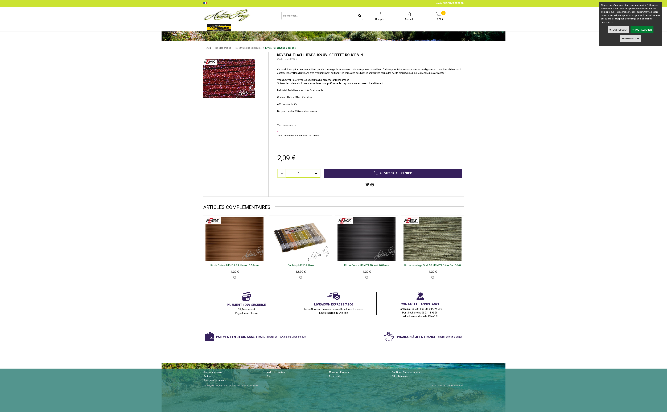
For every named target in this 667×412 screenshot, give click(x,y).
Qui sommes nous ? (213, 372)
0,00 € (440, 19)
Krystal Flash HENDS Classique (280, 48)
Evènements (335, 376)
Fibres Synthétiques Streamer (248, 48)
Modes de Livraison (276, 372)
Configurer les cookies (215, 380)
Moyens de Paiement (339, 372)
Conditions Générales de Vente (407, 372)
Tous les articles (223, 48)
